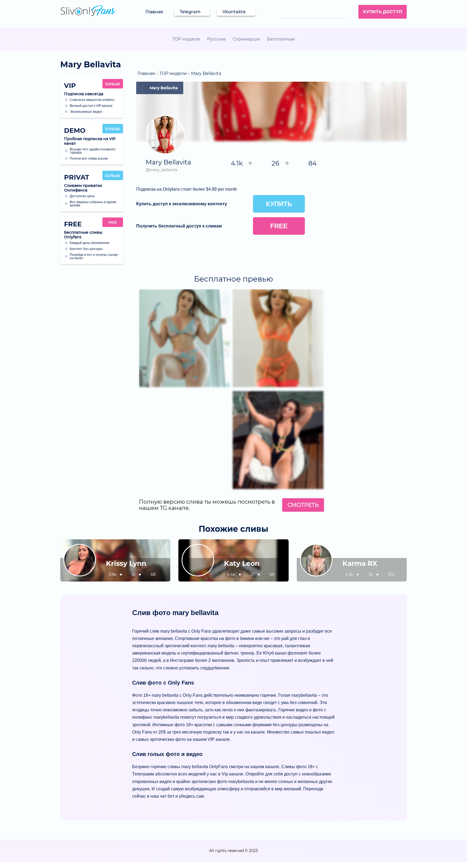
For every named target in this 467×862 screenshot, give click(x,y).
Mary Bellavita (164, 87)
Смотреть (303, 505)
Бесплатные (281, 39)
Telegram (190, 11)
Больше (112, 84)
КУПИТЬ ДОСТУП (382, 11)
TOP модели (186, 39)
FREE (112, 222)
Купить (279, 203)
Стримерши (246, 39)
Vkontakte (234, 11)
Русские (216, 39)
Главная (154, 11)
